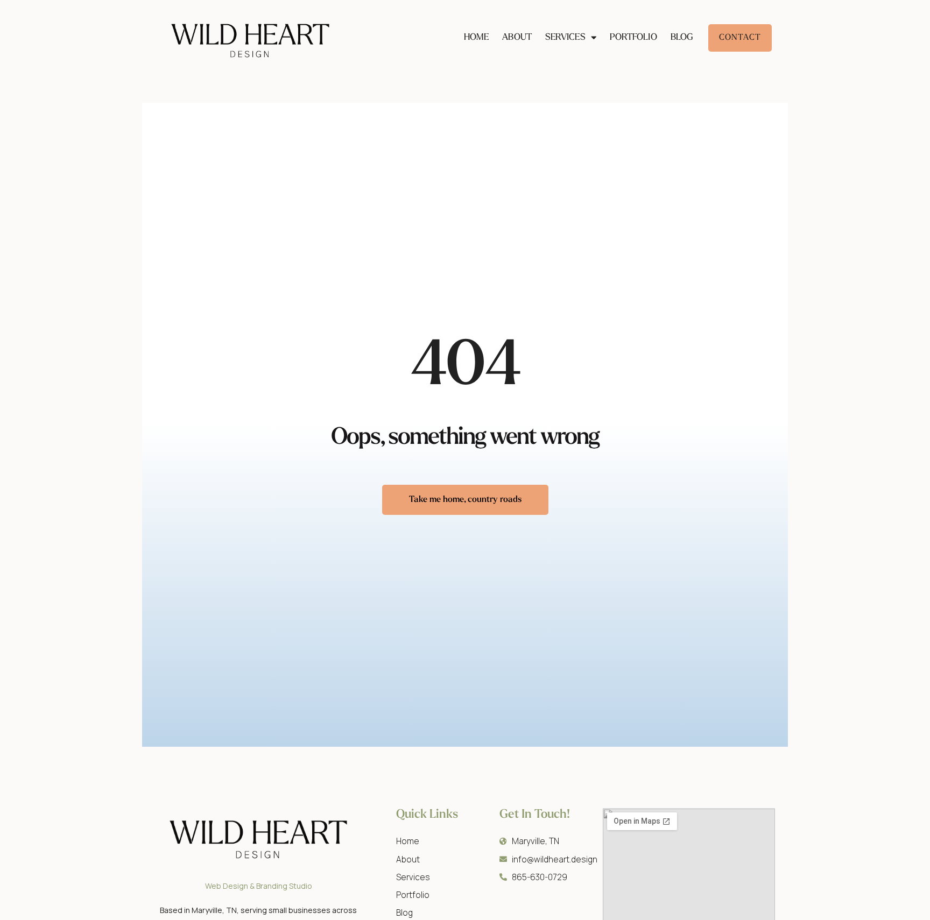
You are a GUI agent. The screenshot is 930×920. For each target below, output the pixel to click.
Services (565, 37)
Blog (682, 37)
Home (476, 37)
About (517, 37)
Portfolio (633, 37)
